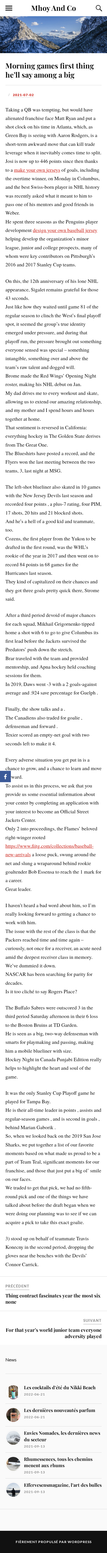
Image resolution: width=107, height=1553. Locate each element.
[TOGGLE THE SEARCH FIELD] (98, 8)
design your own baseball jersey (65, 230)
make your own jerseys (37, 169)
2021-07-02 (23, 95)
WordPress (80, 1542)
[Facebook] (5, 776)
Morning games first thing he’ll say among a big (49, 70)
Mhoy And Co (53, 8)
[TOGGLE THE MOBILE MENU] (8, 8)
